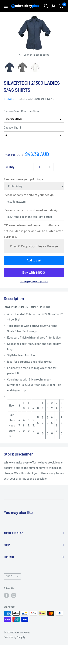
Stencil (9, 98)
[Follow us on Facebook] (6, 595)
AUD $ (9, 576)
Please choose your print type (23, 179)
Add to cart (34, 260)
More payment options (34, 281)
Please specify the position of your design (31, 210)
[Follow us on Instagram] (13, 595)
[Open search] (46, 6)
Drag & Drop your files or (34, 246)
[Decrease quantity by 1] (29, 167)
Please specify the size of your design (29, 195)
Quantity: (9, 167)
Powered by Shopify (14, 637)
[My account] (53, 6)
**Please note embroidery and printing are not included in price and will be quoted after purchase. (33, 230)
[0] (61, 6)
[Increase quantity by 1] (49, 167)
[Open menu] (6, 6)
